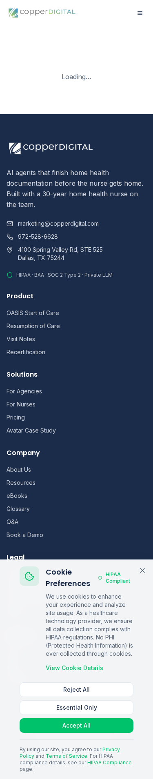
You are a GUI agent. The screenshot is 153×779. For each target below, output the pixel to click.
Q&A (12, 521)
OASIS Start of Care (33, 312)
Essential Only (76, 707)
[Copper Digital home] (42, 13)
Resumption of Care (33, 325)
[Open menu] (139, 13)
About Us (19, 469)
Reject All (76, 689)
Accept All (76, 725)
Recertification (26, 351)
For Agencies (24, 391)
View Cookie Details (74, 667)
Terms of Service (66, 756)
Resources (21, 482)
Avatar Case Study (31, 430)
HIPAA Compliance (109, 762)
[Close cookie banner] (142, 570)
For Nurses (21, 404)
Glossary (18, 508)
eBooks (17, 495)
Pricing (16, 417)
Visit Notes (21, 338)
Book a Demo (25, 534)
